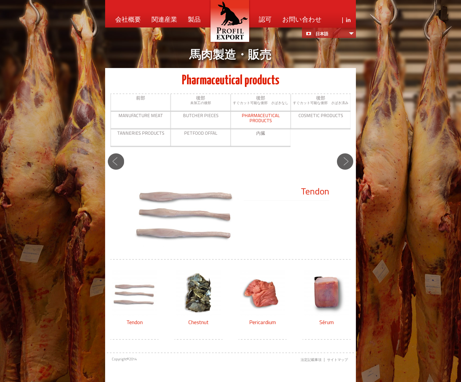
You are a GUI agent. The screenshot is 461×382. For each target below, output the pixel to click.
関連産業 (164, 20)
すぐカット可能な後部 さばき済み (320, 99)
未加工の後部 (200, 99)
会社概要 (128, 20)
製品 (194, 20)
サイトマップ (337, 359)
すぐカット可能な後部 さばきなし (260, 99)
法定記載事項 (311, 359)
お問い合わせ (302, 20)
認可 (265, 20)
